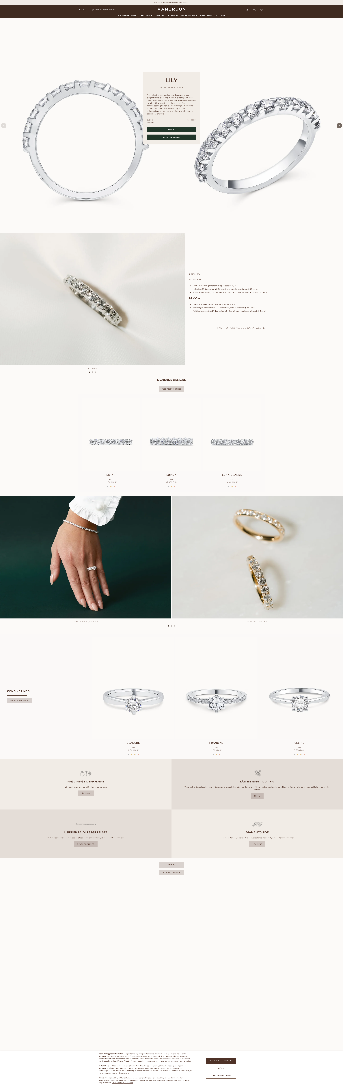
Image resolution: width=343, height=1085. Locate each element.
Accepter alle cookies (221, 1061)
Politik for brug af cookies (122, 1083)
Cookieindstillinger (221, 1076)
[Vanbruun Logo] (171, 9)
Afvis (221, 1068)
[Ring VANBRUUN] (254, 9)
